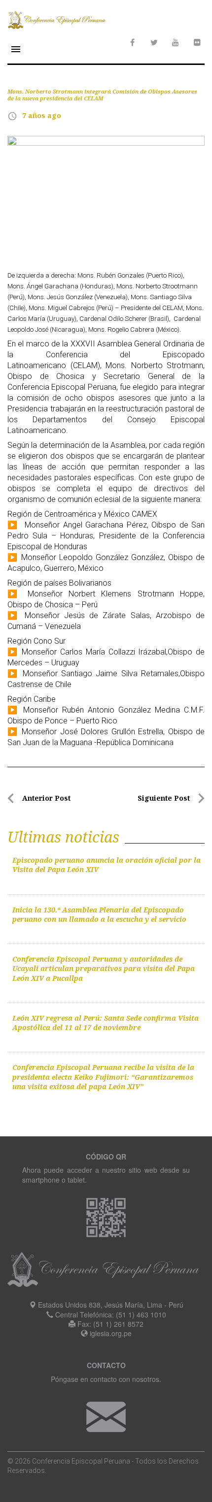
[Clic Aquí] (106, 1416)
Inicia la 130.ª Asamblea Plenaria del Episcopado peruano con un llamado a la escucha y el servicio (99, 914)
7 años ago (41, 115)
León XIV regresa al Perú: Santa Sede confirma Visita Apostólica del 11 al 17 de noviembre (105, 1022)
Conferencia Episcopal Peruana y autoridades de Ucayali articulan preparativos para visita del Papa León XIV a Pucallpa (103, 968)
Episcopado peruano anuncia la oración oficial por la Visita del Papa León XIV (106, 864)
